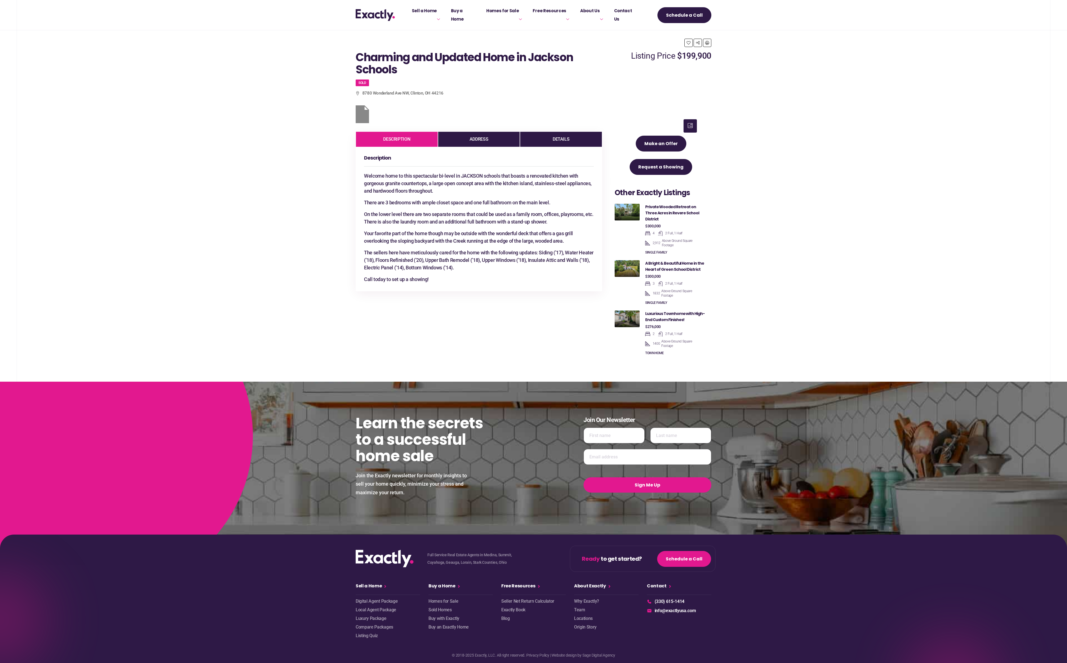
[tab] (690, 126)
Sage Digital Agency (598, 655)
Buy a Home (457, 15)
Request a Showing (661, 167)
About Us (590, 11)
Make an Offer (661, 143)
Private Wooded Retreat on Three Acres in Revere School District (672, 213)
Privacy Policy (537, 655)
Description (396, 139)
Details (561, 139)
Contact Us (623, 15)
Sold (362, 83)
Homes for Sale (502, 11)
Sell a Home (424, 11)
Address (479, 139)
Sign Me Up (647, 485)
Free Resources (549, 11)
